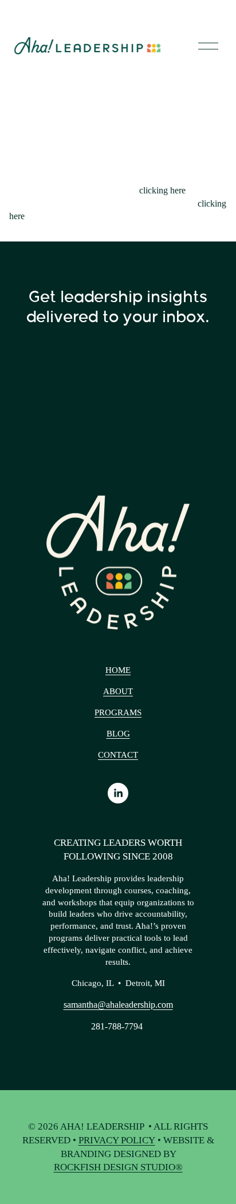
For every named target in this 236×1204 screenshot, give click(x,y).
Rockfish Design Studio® (118, 1167)
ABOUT (118, 691)
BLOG (118, 733)
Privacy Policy (116, 1140)
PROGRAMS (118, 712)
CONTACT (118, 754)
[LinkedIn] (118, 793)
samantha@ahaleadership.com (118, 1004)
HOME (118, 670)
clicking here (162, 190)
